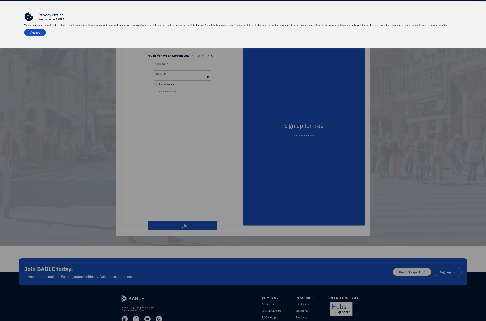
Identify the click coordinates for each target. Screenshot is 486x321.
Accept (35, 32)
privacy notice (307, 25)
